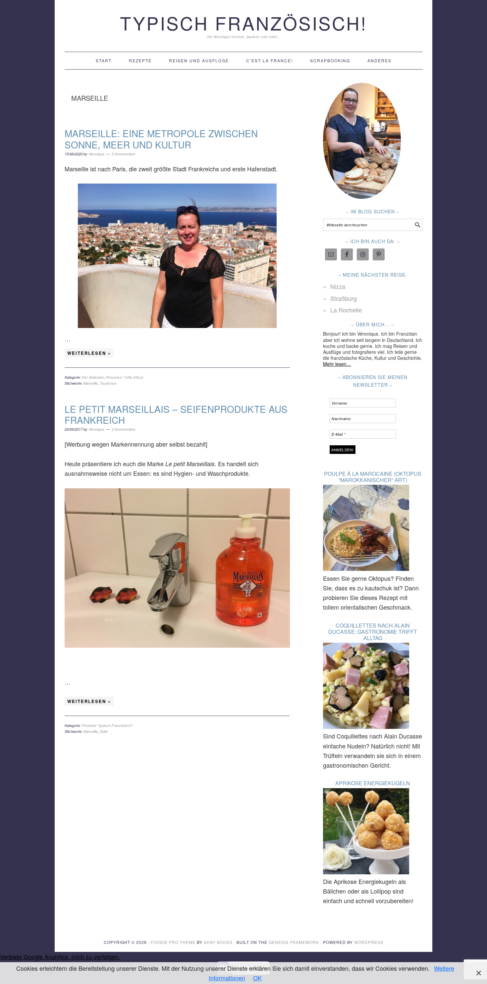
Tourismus (108, 383)
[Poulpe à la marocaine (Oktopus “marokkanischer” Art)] (366, 529)
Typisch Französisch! (243, 23)
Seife (104, 731)
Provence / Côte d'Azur (124, 377)
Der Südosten (93, 377)
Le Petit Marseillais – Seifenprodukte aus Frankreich (176, 414)
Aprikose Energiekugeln (372, 783)
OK (257, 977)
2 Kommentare (123, 153)
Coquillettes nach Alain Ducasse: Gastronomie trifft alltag (372, 632)
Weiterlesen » (89, 353)
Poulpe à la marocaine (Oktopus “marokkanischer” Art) (372, 477)
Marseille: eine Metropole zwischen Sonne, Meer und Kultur (161, 139)
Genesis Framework (294, 942)
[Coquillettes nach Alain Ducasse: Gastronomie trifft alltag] (366, 687)
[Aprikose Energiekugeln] (366, 832)
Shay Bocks (218, 942)
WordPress (368, 942)
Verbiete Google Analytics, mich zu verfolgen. (60, 956)
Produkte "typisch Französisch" (107, 725)
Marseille (90, 383)
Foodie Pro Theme (173, 942)
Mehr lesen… (337, 363)
